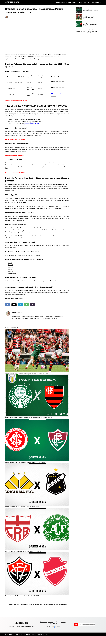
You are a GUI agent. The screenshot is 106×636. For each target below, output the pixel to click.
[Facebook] (7, 304)
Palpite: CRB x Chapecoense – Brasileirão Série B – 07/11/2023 (23, 551)
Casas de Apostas (60, 2)
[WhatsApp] (26, 304)
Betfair (10, 269)
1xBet (10, 263)
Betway (10, 271)
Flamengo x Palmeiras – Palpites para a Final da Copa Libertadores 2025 (26, 373)
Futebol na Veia (12, 604)
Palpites (86, 2)
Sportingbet (12, 273)
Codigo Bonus (72, 2)
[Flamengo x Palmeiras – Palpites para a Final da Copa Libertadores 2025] (37, 350)
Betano (10, 267)
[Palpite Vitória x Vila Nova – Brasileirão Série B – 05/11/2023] (37, 573)
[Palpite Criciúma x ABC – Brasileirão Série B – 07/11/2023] (37, 484)
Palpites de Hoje (21, 604)
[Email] (32, 304)
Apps (80, 2)
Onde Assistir (95, 2)
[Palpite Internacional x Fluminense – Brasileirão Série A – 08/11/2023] (37, 440)
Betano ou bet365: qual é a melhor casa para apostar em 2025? (90, 10)
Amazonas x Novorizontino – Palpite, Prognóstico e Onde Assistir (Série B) (90, 31)
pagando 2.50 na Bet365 (31, 124)
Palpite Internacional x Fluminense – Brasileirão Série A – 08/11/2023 (25, 462)
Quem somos (43, 622)
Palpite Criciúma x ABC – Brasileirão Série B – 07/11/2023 (22, 506)
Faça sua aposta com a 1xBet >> (15, 139)
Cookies (63, 622)
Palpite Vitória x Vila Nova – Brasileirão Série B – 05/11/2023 (22, 596)
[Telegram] (20, 304)
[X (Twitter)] (14, 304)
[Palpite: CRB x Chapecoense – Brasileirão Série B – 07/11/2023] (37, 529)
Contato (50, 622)
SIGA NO (48, 626)
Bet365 (10, 265)
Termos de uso (53, 623)
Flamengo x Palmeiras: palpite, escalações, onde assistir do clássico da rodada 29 (29, 417)
